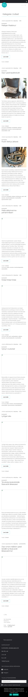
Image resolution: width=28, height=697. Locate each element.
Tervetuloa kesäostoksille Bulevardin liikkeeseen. (11, 483)
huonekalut (14, 127)
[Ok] (26, 692)
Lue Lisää (5, 56)
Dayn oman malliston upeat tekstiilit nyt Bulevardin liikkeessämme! (12, 549)
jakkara (19, 127)
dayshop (16, 20)
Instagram (5, 672)
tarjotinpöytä (18, 405)
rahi (25, 196)
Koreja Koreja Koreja (9, 280)
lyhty (8, 403)
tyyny (10, 199)
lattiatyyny (18, 196)
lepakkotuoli (5, 129)
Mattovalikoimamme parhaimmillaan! (9, 211)
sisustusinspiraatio (16, 129)
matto (8, 267)
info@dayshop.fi (11, 625)
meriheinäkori (14, 336)
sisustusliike (4, 130)
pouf (23, 196)
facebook (5, 669)
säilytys (20, 336)
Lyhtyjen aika (6, 416)
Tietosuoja (15, 694)
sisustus (10, 129)
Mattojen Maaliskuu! (9, 25)
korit (10, 336)
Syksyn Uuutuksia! (8, 349)
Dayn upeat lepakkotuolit (11, 73)
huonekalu (9, 127)
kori (7, 336)
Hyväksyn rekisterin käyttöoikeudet (11, 685)
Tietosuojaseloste (7, 640)
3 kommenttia (22, 543)
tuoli (9, 130)
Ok (10, 694)
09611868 (9, 626)
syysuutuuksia (5, 199)
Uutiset (7, 61)
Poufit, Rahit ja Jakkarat (10, 142)
